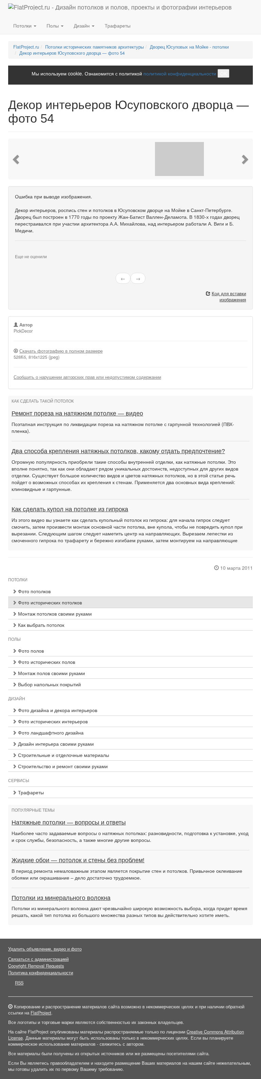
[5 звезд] (33, 251)
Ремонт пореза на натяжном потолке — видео (77, 413)
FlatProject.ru (26, 47)
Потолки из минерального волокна (61, 898)
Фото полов (30, 650)
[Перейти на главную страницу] (120, 8)
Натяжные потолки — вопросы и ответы (69, 822)
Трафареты (117, 25)
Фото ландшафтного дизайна (50, 732)
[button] (16, 159)
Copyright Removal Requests (36, 966)
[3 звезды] (25, 251)
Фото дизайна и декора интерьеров (57, 710)
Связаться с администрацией (38, 959)
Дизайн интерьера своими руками (55, 743)
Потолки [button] (23, 25)
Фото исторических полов (46, 661)
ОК (223, 73)
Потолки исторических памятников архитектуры (94, 47)
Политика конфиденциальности (40, 973)
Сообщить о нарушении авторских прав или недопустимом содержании (87, 377)
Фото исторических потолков (49, 602)
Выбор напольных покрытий (49, 684)
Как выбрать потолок (40, 624)
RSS (19, 983)
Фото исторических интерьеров (52, 721)
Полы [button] (53, 25)
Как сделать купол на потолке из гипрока (70, 509)
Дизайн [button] (82, 25)
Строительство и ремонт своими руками (62, 766)
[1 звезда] (17, 251)
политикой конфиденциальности (179, 73)
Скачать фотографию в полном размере (61, 351)
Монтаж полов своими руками (51, 673)
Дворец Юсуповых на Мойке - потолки (189, 47)
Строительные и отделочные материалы (63, 754)
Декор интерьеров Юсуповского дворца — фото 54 (72, 53)
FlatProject (41, 1013)
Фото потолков (34, 591)
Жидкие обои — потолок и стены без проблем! (78, 860)
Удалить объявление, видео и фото (45, 949)
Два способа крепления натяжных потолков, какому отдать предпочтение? (118, 451)
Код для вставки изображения (229, 296)
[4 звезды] (29, 251)
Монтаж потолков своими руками (54, 613)
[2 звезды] (21, 251)
